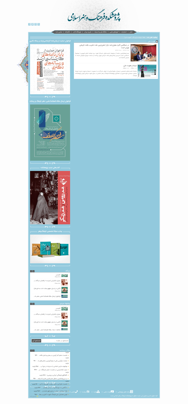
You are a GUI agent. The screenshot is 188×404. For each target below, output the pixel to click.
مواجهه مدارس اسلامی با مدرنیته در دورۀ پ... (53, 355)
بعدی (74, 196)
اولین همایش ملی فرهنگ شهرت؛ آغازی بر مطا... (52, 383)
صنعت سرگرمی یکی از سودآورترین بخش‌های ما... (52, 394)
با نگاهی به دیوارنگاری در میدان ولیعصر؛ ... (54, 377)
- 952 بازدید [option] (49, 355)
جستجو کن (36, 340)
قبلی (25, 197)
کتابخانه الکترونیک (59, 392)
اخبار (131, 32)
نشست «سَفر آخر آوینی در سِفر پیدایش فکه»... (52, 389)
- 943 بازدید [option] (51, 360)
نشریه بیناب (87, 32)
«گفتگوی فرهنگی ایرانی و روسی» (57, 364)
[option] (50, 281)
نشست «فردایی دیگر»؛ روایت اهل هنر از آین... (52, 373)
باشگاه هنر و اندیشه (100, 32)
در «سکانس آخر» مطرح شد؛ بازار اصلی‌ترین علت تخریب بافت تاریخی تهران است (104, 46)
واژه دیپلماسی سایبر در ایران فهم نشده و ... (54, 380)
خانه (144, 37)
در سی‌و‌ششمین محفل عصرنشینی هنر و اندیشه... (52, 368)
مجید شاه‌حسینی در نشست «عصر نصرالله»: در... (52, 359)
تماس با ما (59, 32)
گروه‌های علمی (114, 32)
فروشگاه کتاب (77, 32)
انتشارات (124, 32)
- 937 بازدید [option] (53, 364)
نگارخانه (67, 32)
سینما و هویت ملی (130, 65)
